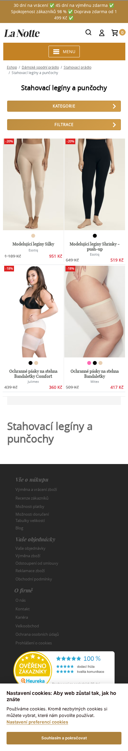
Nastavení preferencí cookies (37, 721)
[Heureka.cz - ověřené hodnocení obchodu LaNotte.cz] (64, 670)
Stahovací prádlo (77, 67)
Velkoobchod (27, 626)
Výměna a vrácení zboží (36, 489)
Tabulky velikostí (30, 520)
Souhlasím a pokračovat (64, 737)
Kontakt (22, 609)
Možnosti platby (29, 506)
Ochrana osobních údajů (37, 634)
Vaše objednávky (30, 548)
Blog (19, 528)
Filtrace (64, 124)
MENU (69, 51)
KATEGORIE (64, 106)
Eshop (12, 67)
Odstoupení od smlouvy (36, 563)
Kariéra (21, 617)
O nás (20, 600)
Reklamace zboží (30, 570)
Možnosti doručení (32, 514)
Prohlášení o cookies (33, 643)
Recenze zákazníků (32, 498)
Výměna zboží (27, 555)
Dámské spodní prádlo (40, 67)
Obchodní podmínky (33, 579)
